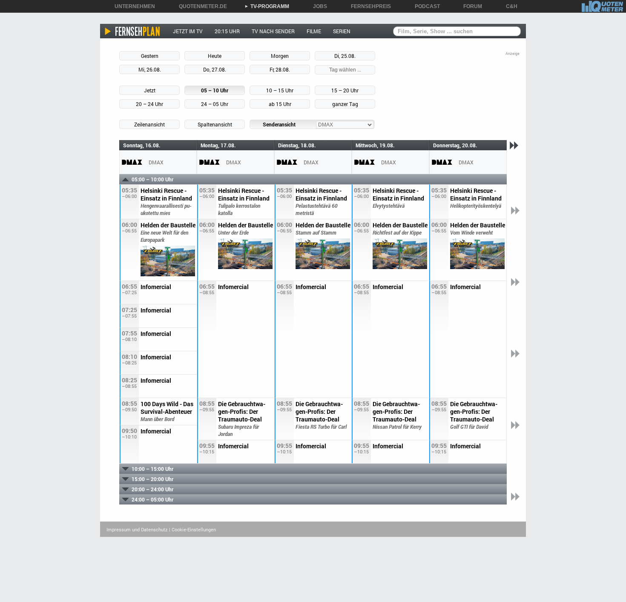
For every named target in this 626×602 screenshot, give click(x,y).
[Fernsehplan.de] (132, 31)
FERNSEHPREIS (368, 6)
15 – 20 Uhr (345, 90)
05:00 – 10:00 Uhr (152, 179)
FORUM (469, 6)
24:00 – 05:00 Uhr (152, 499)
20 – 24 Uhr (149, 103)
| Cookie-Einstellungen (192, 529)
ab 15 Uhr (280, 103)
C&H (508, 6)
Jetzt (149, 90)
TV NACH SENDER (273, 31)
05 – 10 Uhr (214, 90)
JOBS (317, 6)
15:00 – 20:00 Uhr (152, 479)
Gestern (149, 55)
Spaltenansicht (215, 124)
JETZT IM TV (188, 31)
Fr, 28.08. (280, 69)
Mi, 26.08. (149, 69)
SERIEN (341, 31)
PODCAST (424, 6)
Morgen (280, 55)
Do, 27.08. (214, 69)
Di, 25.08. (345, 55)
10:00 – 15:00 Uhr (152, 468)
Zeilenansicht (149, 124)
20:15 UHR (227, 31)
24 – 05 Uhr (214, 103)
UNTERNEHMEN (132, 6)
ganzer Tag (345, 103)
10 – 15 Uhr (279, 90)
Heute (214, 55)
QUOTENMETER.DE (200, 6)
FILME (314, 31)
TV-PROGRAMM (266, 6)
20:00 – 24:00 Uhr (152, 489)
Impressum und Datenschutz (137, 529)
